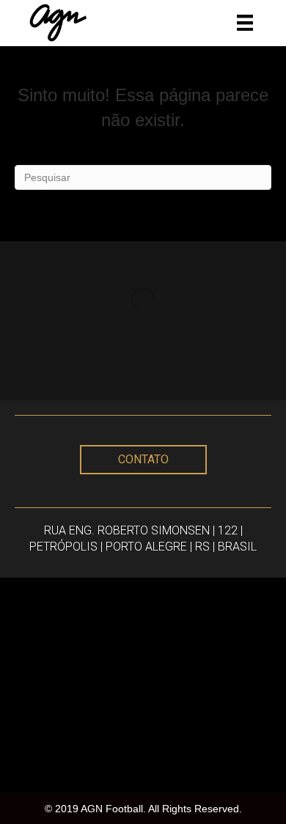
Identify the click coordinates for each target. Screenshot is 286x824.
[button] (143, 459)
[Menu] (245, 22)
